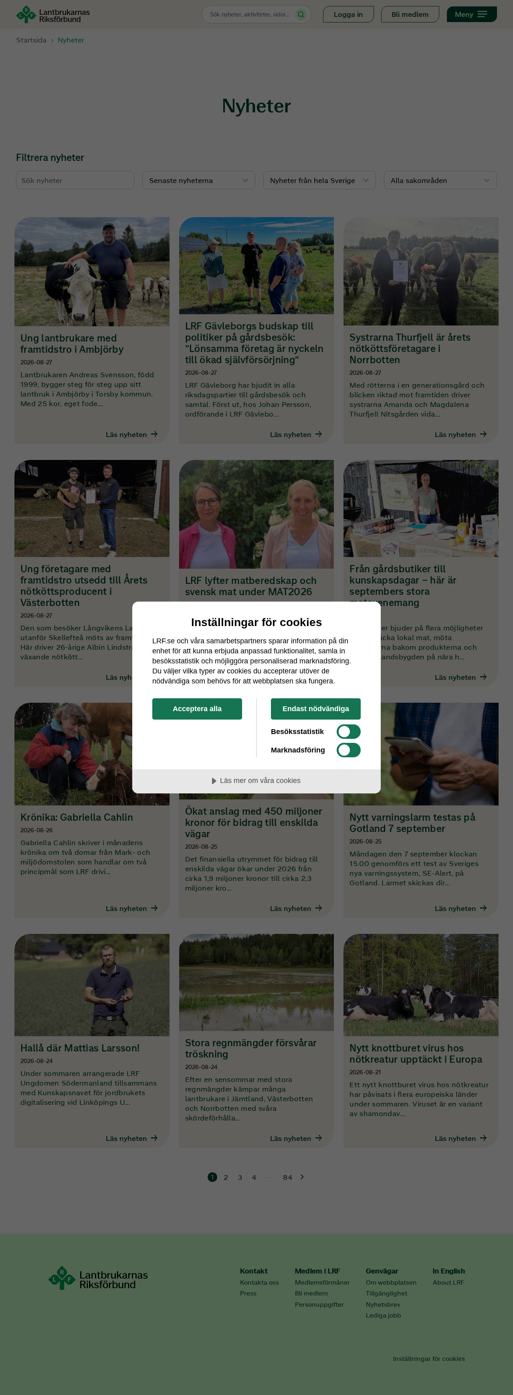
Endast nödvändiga (316, 709)
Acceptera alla (197, 709)
